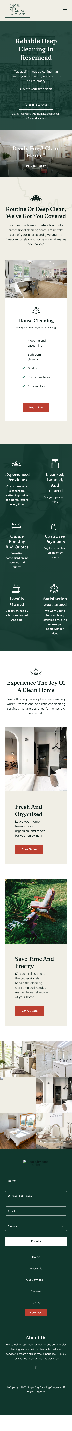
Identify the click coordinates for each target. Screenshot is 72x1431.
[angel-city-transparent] (17, 3)
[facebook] (36, 1367)
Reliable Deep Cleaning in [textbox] (36, 49)
